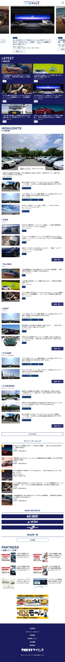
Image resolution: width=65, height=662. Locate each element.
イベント (41, 199)
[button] (26, 43)
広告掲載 (32, 642)
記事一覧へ (57, 260)
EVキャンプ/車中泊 (26, 199)
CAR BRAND (32, 434)
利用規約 (32, 635)
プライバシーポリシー (32, 632)
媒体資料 (32, 645)
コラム (4, 81)
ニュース (24, 230)
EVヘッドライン (34, 199)
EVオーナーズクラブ (7, 178)
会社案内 (32, 628)
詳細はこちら (19, 49)
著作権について (32, 638)
